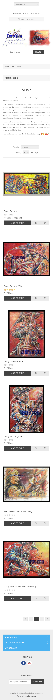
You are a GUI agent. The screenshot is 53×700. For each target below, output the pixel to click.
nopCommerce (31, 696)
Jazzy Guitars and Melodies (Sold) (20, 586)
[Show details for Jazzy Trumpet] (26, 184)
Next (47, 619)
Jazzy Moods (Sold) (13, 436)
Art (13, 66)
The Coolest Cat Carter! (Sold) (18, 511)
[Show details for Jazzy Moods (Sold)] (26, 409)
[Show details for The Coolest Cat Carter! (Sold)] (26, 484)
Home (7, 66)
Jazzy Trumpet (11, 211)
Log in (25, 13)
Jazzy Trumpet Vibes (13, 286)
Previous (25, 619)
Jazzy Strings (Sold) (13, 361)
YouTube (29, 663)
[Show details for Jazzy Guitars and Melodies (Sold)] (26, 559)
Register (17, 13)
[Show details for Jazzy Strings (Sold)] (26, 334)
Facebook (23, 663)
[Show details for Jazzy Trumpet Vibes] (26, 259)
